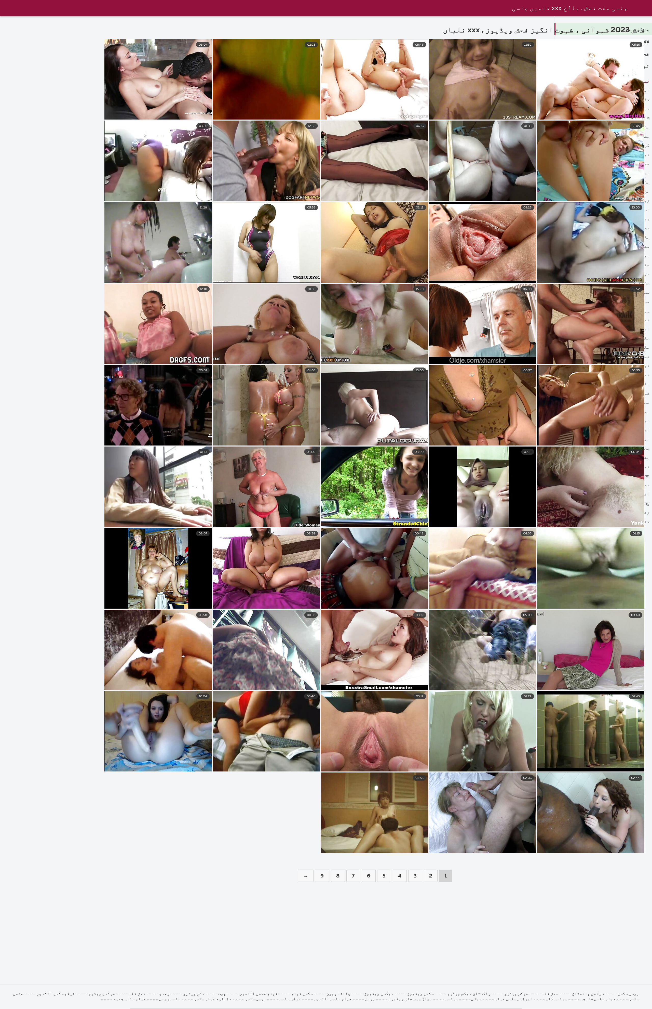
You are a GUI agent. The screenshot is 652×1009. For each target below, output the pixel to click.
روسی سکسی (628, 994)
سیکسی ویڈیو (102, 994)
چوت (222, 994)
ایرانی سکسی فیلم (514, 999)
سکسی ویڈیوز (420, 994)
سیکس (476, 999)
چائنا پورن (338, 994)
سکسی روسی (170, 999)
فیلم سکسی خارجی (598, 999)
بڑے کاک (641, 283)
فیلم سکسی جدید (129, 999)
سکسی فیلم (302, 994)
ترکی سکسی (290, 999)
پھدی (164, 994)
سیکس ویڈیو (516, 994)
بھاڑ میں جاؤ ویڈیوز (410, 999)
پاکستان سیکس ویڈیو (469, 994)
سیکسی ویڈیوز (378, 994)
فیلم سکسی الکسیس (259, 994)
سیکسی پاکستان (588, 994)
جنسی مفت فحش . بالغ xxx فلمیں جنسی (570, 8)
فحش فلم (550, 994)
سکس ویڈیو (194, 994)
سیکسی (451, 999)
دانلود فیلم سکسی (213, 999)
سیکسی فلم (556, 999)
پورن (370, 999)
